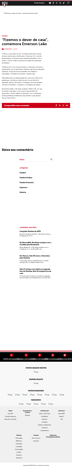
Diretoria (44, 419)
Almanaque (19, 438)
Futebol (5, 36)
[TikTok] (63, 3)
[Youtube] (50, 3)
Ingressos (23, 187)
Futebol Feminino (27, 182)
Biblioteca (19, 441)
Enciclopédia (19, 449)
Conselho (44, 422)
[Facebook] (53, 3)
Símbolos (19, 455)
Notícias (27, 415)
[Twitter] (57, 3)
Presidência (44, 416)
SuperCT (61, 416)
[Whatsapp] (63, 105)
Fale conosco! (36, 438)
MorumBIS (61, 413)
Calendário (19, 444)
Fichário (19, 452)
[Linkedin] (67, 105)
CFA (61, 419)
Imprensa (36, 441)
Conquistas (19, 446)
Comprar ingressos (10, 416)
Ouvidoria (44, 428)
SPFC (5, 5)
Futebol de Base (26, 178)
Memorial (19, 458)
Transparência (44, 430)
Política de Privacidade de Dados (53, 436)
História (23, 192)
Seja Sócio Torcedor (10, 419)
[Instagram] (60, 3)
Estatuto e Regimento (44, 425)
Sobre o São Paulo (44, 413)
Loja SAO (10, 413)
